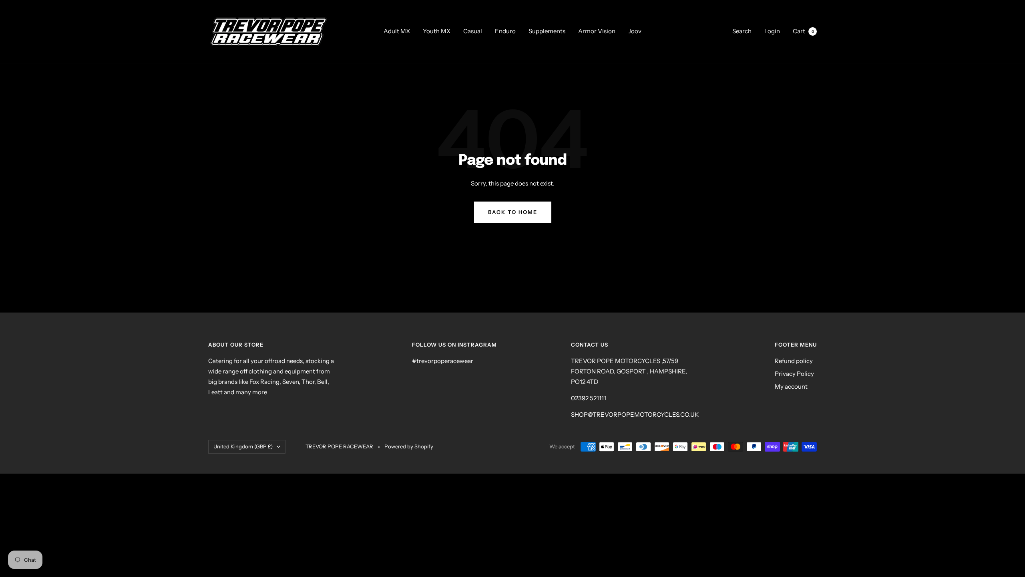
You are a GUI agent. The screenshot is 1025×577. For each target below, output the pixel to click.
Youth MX (436, 31)
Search (742, 31)
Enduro (505, 31)
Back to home (512, 212)
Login (772, 31)
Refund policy (794, 361)
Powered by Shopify (408, 446)
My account (791, 386)
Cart (803, 31)
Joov (634, 31)
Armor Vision (596, 31)
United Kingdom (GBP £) (243, 446)
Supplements (547, 31)
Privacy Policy (794, 373)
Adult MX (397, 31)
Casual (472, 31)
